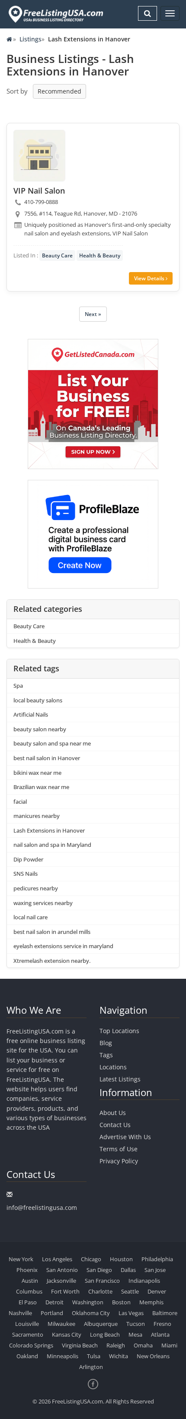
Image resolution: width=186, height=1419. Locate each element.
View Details (150, 278)
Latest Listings (120, 1079)
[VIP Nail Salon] (39, 155)
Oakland (27, 1356)
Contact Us (115, 1125)
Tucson (135, 1324)
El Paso (28, 1302)
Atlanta (160, 1334)
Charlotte (100, 1291)
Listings (30, 39)
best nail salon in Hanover (46, 758)
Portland (52, 1313)
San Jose (155, 1270)
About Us (112, 1113)
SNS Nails (25, 873)
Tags (106, 1055)
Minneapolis (62, 1356)
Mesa (135, 1334)
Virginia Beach (80, 1345)
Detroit (54, 1302)
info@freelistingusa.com (41, 1207)
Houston (121, 1259)
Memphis (151, 1302)
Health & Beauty (99, 255)
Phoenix (27, 1270)
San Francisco (102, 1280)
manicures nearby (36, 816)
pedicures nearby (35, 888)
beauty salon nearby (39, 729)
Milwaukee (61, 1324)
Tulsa (93, 1356)
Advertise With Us (125, 1137)
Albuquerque (101, 1324)
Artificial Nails (30, 714)
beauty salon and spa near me (52, 743)
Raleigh (115, 1345)
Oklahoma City (91, 1313)
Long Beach (105, 1334)
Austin (30, 1280)
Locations (113, 1067)
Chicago (91, 1259)
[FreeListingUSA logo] (54, 14)
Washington (87, 1302)
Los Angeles (57, 1259)
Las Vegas (131, 1313)
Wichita (118, 1356)
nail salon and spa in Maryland (52, 845)
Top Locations (119, 1031)
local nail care (30, 917)
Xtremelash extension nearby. (51, 961)
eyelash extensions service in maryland (63, 946)
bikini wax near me (37, 773)
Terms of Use (118, 1149)
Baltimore (164, 1313)
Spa (18, 685)
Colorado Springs (31, 1345)
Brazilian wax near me (41, 787)
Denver (157, 1291)
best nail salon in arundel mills (51, 932)
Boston (121, 1302)
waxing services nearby (43, 903)
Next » (93, 314)
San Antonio (62, 1270)
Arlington (91, 1367)
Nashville (20, 1313)
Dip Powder (28, 859)
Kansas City (66, 1334)
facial (20, 801)
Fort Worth (65, 1291)
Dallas (128, 1270)
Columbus (29, 1291)
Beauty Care (57, 255)
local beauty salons (37, 700)
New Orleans (153, 1356)
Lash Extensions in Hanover (49, 830)
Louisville (27, 1324)
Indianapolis (144, 1280)
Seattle (130, 1291)
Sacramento (27, 1334)
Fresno (162, 1324)
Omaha (143, 1345)
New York (21, 1259)
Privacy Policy (118, 1161)
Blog (105, 1043)
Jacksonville (61, 1280)
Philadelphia (157, 1259)
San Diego (99, 1270)
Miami (169, 1345)
